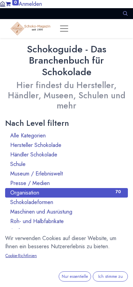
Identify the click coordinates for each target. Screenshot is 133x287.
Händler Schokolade (65, 154)
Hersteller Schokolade (65, 145)
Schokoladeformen (65, 202)
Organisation (65, 193)
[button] (125, 13)
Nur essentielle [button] (75, 276)
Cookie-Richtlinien (21, 256)
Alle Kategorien (65, 135)
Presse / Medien (65, 183)
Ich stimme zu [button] (110, 276)
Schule (65, 164)
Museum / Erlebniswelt (65, 174)
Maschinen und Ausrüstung (65, 212)
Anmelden (30, 4)
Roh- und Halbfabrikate (65, 221)
